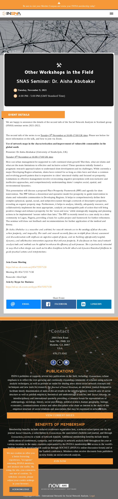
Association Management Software (59, 489)
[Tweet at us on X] (60, 362)
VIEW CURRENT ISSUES (60, 415)
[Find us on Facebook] (53, 362)
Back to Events (14, 51)
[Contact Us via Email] (66, 362)
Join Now (60, 461)
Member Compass (49, 6)
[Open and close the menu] (67, 13)
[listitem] (59, 6)
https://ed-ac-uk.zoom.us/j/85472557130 (26, 267)
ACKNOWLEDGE (20, 489)
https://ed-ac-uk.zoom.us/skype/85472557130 (29, 286)
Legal (92, 496)
